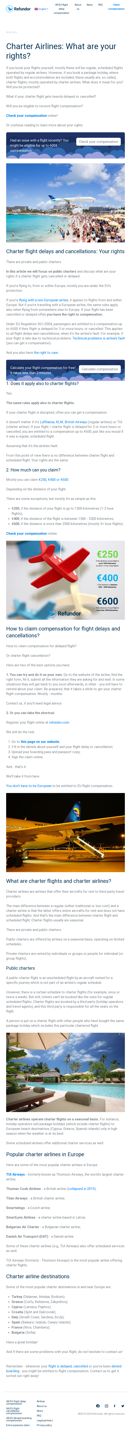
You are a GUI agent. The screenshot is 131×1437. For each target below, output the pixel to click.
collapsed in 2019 (81, 1189)
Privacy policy (44, 1425)
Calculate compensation (100, 369)
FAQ (100, 4)
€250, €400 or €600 (53, 480)
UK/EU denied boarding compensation (19, 1419)
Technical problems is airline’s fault (98, 338)
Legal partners (45, 1420)
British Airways (76, 422)
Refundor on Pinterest (98, 1406)
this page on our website (40, 742)
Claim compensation (116, 6)
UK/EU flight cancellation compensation (14, 1410)
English (42, 9)
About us (78, 6)
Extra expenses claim (18, 1425)
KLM (59, 422)
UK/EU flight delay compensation (61, 8)
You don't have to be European (29, 786)
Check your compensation (26, 116)
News (90, 4)
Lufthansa (47, 422)
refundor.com (59, 722)
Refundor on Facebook (115, 1406)
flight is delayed (60, 1366)
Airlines (41, 1401)
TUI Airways (15, 1174)
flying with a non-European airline (43, 300)
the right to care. (46, 353)
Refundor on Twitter (123, 1406)
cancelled (80, 1366)
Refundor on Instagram (106, 1406)
